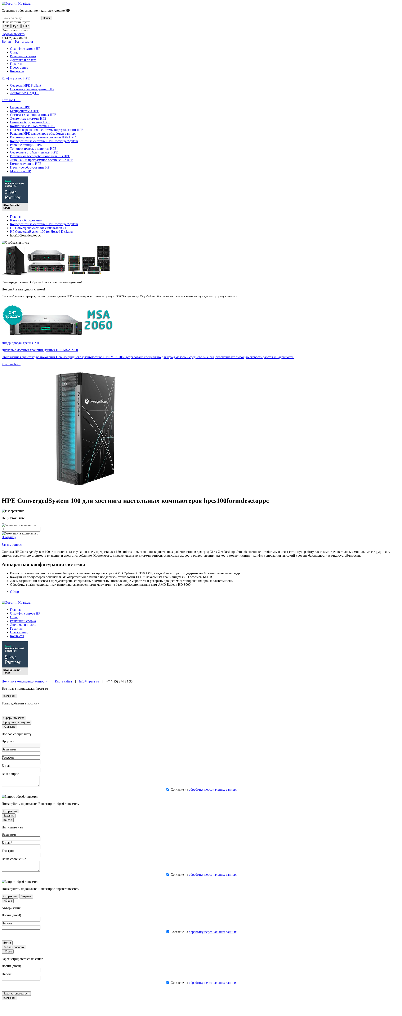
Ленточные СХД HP (24, 93)
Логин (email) (11, 915)
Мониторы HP (20, 171)
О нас (14, 52)
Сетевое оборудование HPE (30, 122)
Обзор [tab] (14, 591)
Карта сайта (63, 681)
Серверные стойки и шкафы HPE (34, 152)
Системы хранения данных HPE (33, 114)
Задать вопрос (12, 544)
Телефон (8, 757)
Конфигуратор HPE (16, 78)
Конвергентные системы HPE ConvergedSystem (44, 141)
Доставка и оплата (23, 60)
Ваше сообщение (14, 859)
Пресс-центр (19, 67)
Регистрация (24, 41)
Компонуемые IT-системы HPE (32, 126)
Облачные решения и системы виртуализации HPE (46, 130)
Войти (6, 41)
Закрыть (8, 815)
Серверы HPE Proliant (25, 85)
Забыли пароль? (13, 947)
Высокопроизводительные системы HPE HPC (43, 137)
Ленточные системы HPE (28, 118)
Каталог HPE (11, 100)
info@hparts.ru (89, 681)
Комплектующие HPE (25, 163)
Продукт (8, 741)
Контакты (17, 71)
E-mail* (7, 842)
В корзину (9, 537)
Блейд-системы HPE (24, 111)
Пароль (7, 923)
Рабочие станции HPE (26, 145)
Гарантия (16, 63)
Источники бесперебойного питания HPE (40, 156)
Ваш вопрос (10, 774)
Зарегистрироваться (16, 993)
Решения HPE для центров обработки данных (43, 133)
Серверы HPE (20, 107)
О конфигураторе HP (25, 48)
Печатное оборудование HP (30, 167)
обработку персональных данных (213, 789)
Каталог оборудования (26, 220)
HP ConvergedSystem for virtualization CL (38, 228)
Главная (15, 216)
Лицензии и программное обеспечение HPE (41, 160)
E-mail (6, 765)
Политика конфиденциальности (25, 681)
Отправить (10, 811)
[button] (8, 364)
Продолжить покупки (16, 722)
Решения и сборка (23, 56)
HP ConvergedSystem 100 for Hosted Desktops (41, 231)
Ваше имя (9, 749)
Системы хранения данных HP (32, 89)
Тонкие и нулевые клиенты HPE (33, 148)
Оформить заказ (13, 34)
